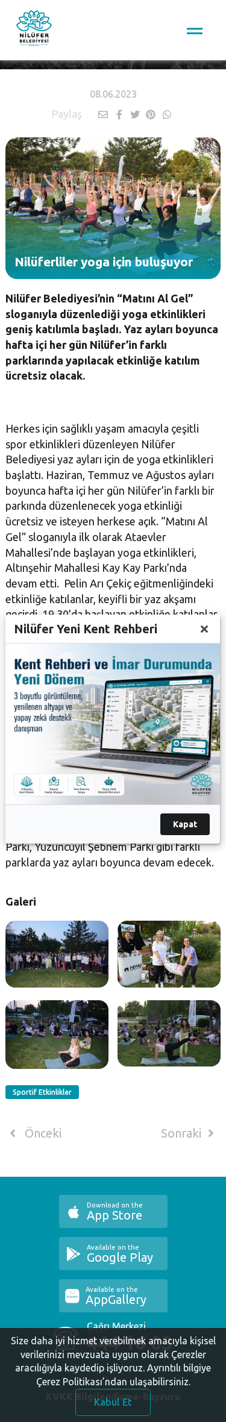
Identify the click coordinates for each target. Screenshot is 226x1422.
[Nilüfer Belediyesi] (34, 30)
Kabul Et (113, 1402)
